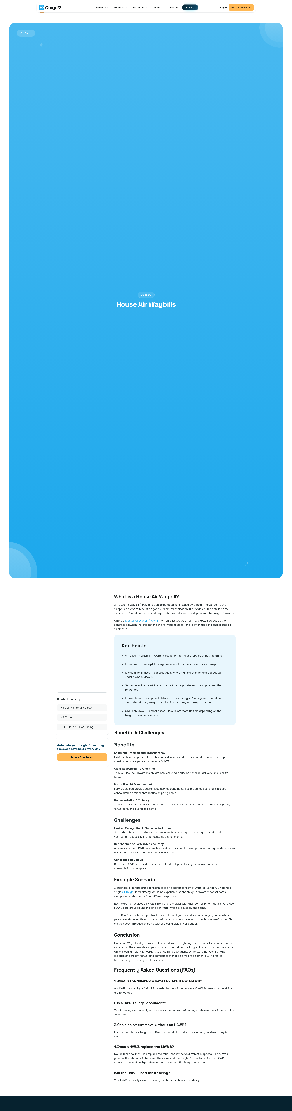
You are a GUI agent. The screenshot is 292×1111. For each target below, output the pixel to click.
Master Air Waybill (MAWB (142, 620)
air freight (128, 892)
